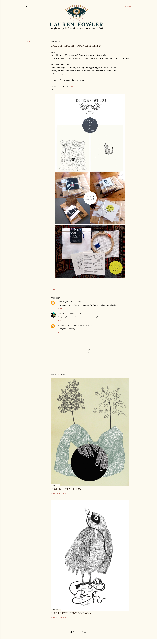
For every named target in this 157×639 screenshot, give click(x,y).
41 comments (61, 617)
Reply (60, 309)
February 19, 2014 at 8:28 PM (82, 325)
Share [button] (28, 41)
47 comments (61, 493)
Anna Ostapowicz (65, 325)
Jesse (60, 302)
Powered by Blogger (80, 632)
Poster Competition (66, 489)
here (72, 86)
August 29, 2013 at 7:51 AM (72, 302)
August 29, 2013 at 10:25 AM (71, 313)
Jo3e (59, 313)
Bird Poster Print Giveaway (71, 613)
